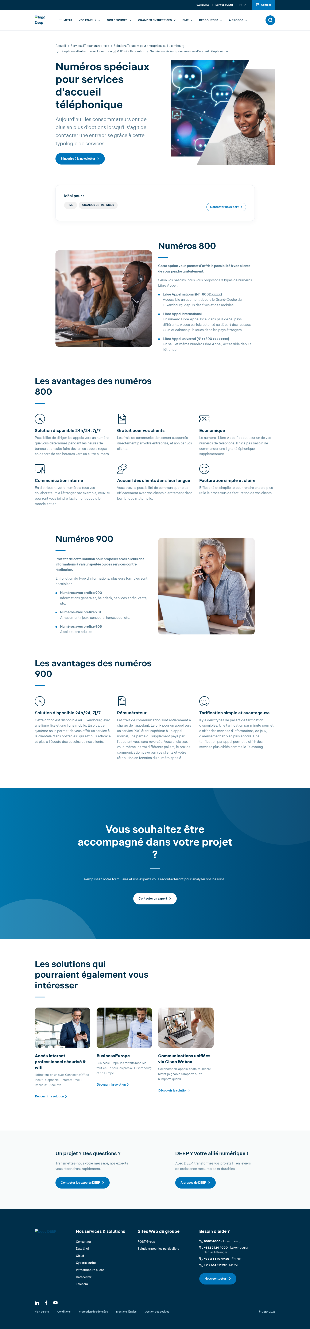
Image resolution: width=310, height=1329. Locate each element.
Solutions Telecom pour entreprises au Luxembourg (149, 46)
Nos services (117, 20)
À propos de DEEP (193, 1183)
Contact (266, 5)
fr (241, 5)
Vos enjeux (87, 20)
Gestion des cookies (157, 1311)
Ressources (208, 20)
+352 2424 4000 (216, 1247)
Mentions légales (126, 1311)
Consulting (83, 1242)
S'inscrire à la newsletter (78, 159)
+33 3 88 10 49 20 (216, 1259)
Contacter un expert (224, 207)
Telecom (82, 1284)
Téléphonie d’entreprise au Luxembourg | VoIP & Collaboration (102, 51)
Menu (67, 20)
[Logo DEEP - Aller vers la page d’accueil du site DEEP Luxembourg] (44, 20)
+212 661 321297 (215, 1265)
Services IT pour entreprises (90, 46)
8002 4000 (212, 1241)
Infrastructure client (90, 1270)
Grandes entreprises (155, 20)
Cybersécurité (86, 1263)
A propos (236, 20)
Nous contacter (216, 1278)
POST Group (146, 1242)
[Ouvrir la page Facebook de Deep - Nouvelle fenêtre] (46, 1303)
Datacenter (84, 1277)
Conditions (63, 1311)
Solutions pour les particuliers (158, 1249)
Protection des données (93, 1311)
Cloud (80, 1256)
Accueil (60, 46)
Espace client (224, 5)
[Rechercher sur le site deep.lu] (270, 20)
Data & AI (82, 1249)
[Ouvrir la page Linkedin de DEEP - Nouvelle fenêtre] (37, 1303)
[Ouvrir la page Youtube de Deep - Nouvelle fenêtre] (55, 1303)
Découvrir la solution (49, 1096)
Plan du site (42, 1311)
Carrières (203, 5)
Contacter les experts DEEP (80, 1183)
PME (185, 20)
